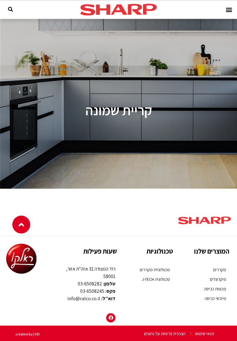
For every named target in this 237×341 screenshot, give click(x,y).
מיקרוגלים (218, 279)
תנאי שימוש (204, 333)
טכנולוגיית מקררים (155, 269)
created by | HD (27, 334)
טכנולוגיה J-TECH (156, 279)
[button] (229, 10)
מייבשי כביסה (215, 298)
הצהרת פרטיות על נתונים (164, 333)
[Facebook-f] (110, 317)
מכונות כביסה (215, 289)
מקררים (219, 269)
